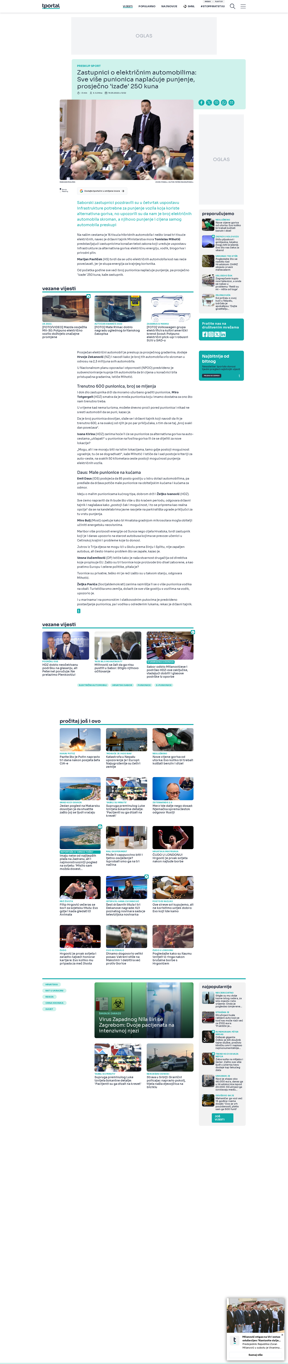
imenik (208, 2)
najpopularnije (216, 986)
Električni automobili (93, 685)
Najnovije (169, 6)
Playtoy (219, 2)
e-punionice (163, 685)
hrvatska (51, 984)
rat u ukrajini (54, 990)
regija (49, 996)
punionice (144, 685)
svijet (49, 1009)
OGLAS (144, 36)
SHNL (191, 6)
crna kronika (54, 1003)
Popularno (147, 6)
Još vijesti (220, 1118)
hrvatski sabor (122, 685)
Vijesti (128, 6)
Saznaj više (256, 1354)
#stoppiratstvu (213, 6)
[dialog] (255, 1329)
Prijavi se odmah (211, 376)
